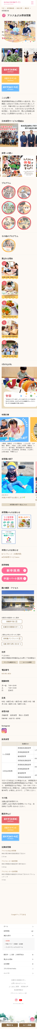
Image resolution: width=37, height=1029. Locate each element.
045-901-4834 (6, 673)
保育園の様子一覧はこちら (18, 504)
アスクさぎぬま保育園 (9, 850)
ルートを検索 (27, 662)
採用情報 (6, 931)
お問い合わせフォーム (18, 983)
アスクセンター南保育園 (9, 861)
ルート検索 (27, 1025)
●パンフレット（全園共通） (12, 554)
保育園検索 (10, 8)
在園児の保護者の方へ (18, 980)
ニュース (6, 973)
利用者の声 (24, 986)
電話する (9, 1025)
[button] (18, 32)
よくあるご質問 (14, 986)
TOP (3, 8)
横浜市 (27, 8)
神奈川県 (19, 8)
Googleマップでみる (18, 914)
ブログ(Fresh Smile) (10, 968)
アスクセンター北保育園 (9, 871)
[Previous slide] (2, 166)
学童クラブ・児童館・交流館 (14, 944)
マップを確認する (10, 662)
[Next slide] (34, 166)
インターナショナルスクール (14, 947)
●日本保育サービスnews (10, 557)
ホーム (6, 926)
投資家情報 (17, 990)
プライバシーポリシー (17, 993)
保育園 (8, 941)
